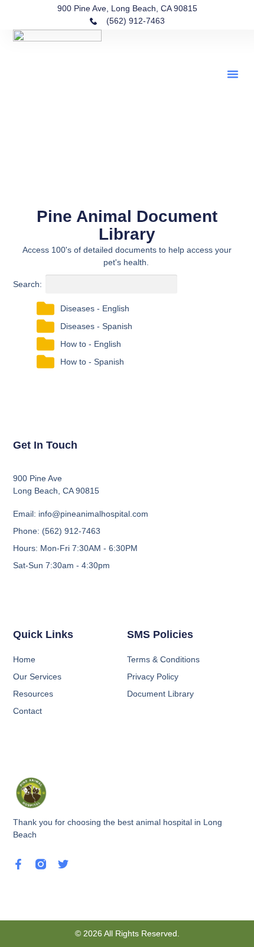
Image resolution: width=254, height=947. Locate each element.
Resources (33, 693)
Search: (27, 284)
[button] (233, 74)
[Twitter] (63, 864)
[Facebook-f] (18, 864)
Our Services (37, 676)
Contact (27, 711)
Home (24, 659)
